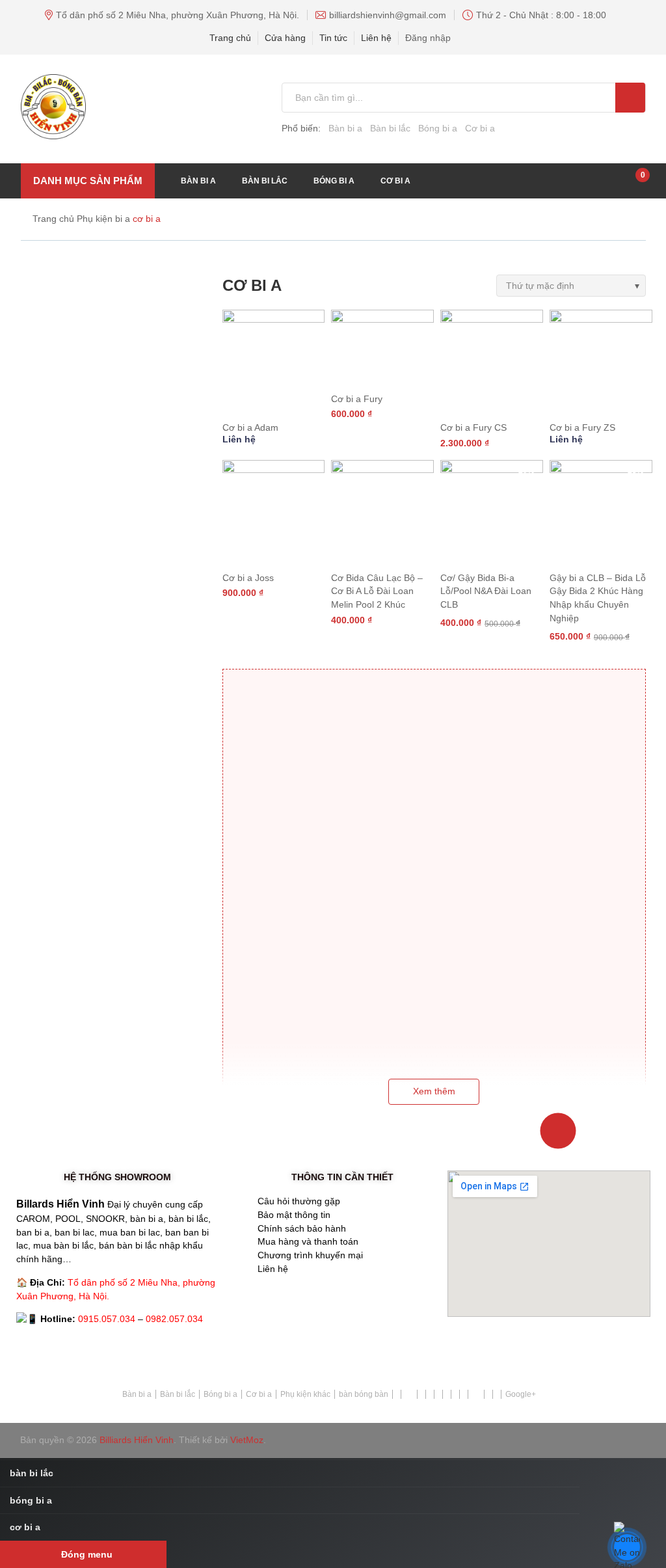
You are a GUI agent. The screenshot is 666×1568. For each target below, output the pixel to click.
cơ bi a (395, 180)
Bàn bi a (345, 128)
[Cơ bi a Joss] (273, 511)
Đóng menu (87, 1554)
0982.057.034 (174, 1319)
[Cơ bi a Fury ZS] (601, 361)
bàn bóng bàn (363, 1394)
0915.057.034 (106, 1319)
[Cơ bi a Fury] (382, 347)
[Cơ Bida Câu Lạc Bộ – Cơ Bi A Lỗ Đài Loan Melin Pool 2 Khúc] (382, 511)
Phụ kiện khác (305, 1394)
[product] (630, 98)
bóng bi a (333, 180)
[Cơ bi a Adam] (273, 361)
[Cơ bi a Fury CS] (491, 361)
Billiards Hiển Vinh (137, 1440)
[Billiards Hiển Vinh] (129, 106)
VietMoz (246, 1440)
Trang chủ (230, 38)
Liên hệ (376, 38)
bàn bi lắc (264, 180)
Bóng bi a (437, 128)
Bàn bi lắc (390, 128)
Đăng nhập (428, 38)
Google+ (520, 1394)
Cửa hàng (285, 38)
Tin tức (333, 38)
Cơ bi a (480, 128)
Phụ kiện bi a (103, 218)
